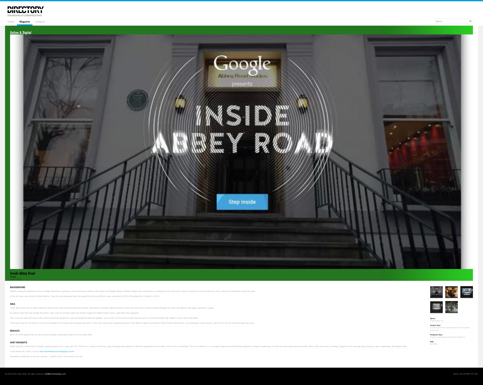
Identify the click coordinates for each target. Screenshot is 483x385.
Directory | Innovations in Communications (26, 11)
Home (11, 21)
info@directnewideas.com (55, 374)
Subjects (40, 21)
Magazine (24, 21)
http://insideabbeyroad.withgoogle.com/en (56, 351)
